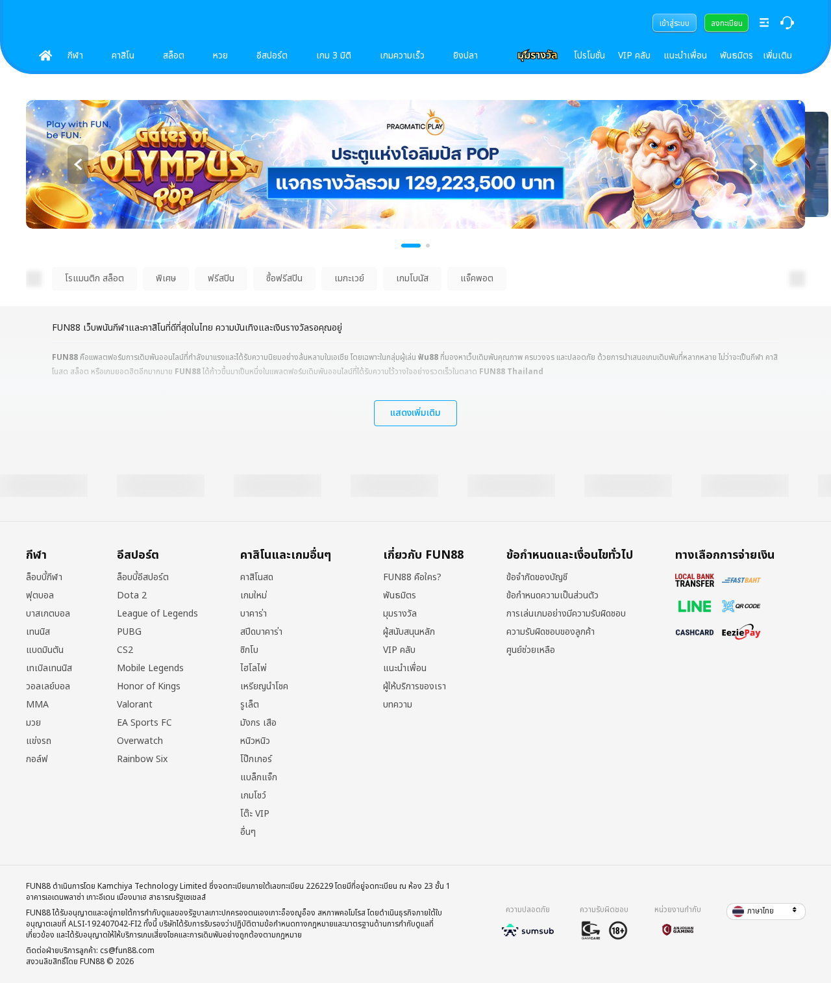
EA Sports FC (144, 723)
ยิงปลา (465, 55)
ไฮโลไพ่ (253, 668)
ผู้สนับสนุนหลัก (409, 632)
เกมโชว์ (253, 795)
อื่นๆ (248, 832)
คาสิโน (123, 55)
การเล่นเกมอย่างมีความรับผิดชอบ (566, 613)
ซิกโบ (249, 650)
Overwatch (140, 741)
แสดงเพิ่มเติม (415, 413)
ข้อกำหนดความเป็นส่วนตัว (552, 595)
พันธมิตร (736, 55)
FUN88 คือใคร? (412, 577)
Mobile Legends (150, 668)
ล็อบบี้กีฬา (44, 577)
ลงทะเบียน (727, 23)
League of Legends (157, 613)
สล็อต (173, 55)
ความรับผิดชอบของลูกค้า (550, 632)
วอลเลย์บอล (48, 686)
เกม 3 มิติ (333, 55)
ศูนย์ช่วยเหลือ (530, 650)
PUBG (129, 632)
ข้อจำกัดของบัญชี (536, 577)
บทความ (397, 704)
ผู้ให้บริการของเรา (414, 686)
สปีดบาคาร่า (261, 632)
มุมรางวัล (400, 613)
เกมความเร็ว (402, 55)
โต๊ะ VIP (254, 814)
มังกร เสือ (258, 723)
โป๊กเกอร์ (256, 759)
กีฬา (75, 55)
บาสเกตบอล (48, 613)
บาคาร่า (253, 613)
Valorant (135, 704)
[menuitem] (674, 23)
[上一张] (78, 164)
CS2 (125, 650)
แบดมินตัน (45, 650)
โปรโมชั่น (589, 55)
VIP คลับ (634, 55)
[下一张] (753, 164)
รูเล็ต (249, 704)
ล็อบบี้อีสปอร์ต (143, 577)
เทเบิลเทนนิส (49, 668)
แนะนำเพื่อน (685, 55)
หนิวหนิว (255, 741)
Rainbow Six (142, 759)
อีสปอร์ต (272, 55)
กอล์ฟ (37, 759)
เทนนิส (38, 632)
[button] (766, 911)
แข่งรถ (38, 741)
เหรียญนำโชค (264, 686)
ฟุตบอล (40, 595)
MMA (37, 704)
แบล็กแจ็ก (258, 777)
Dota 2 (132, 595)
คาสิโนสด (256, 577)
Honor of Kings (148, 686)
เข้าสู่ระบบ (674, 23)
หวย (220, 55)
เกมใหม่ (253, 595)
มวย (33, 723)
